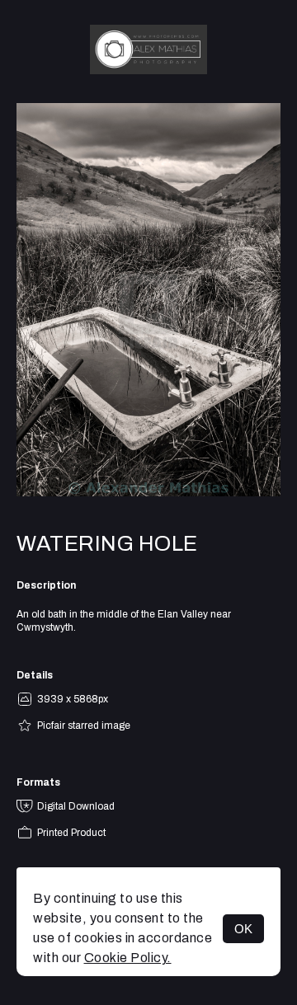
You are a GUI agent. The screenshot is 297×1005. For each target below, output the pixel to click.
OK (243, 929)
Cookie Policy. (128, 958)
